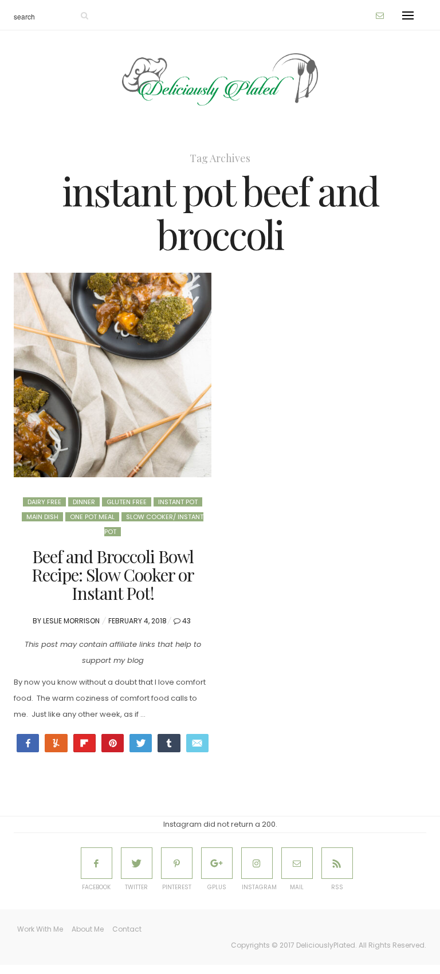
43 (186, 621)
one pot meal (92, 516)
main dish (42, 516)
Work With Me (40, 929)
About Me (88, 929)
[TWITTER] (136, 863)
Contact (127, 929)
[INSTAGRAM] (257, 863)
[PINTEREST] (176, 863)
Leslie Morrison (71, 621)
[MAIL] (297, 863)
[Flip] (84, 743)
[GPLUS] (217, 863)
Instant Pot (178, 501)
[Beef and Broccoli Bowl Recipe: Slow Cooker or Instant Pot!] (112, 375)
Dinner (84, 501)
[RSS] (337, 863)
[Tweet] (140, 743)
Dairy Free (44, 501)
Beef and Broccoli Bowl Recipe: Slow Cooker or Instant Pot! (113, 574)
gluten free (127, 501)
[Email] (197, 743)
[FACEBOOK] (96, 863)
